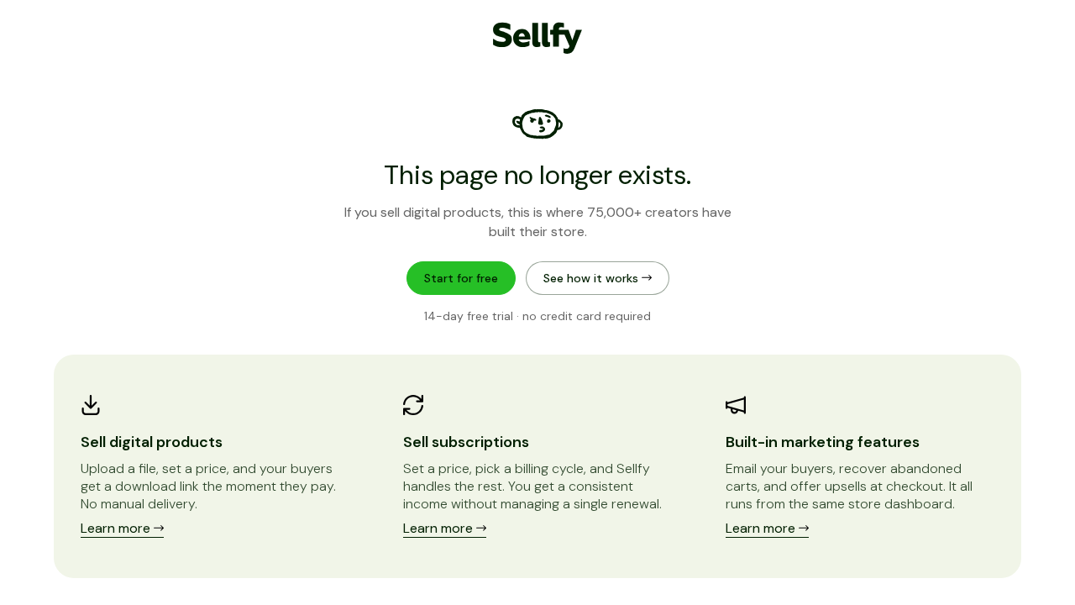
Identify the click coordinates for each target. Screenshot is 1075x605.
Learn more (117, 528)
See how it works (592, 278)
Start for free (461, 278)
